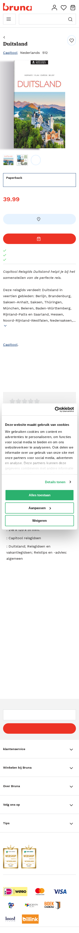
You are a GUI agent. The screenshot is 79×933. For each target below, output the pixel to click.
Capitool (10, 53)
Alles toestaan (39, 495)
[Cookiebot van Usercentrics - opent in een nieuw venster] (56, 409)
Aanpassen (37, 508)
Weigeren (39, 520)
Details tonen (55, 482)
